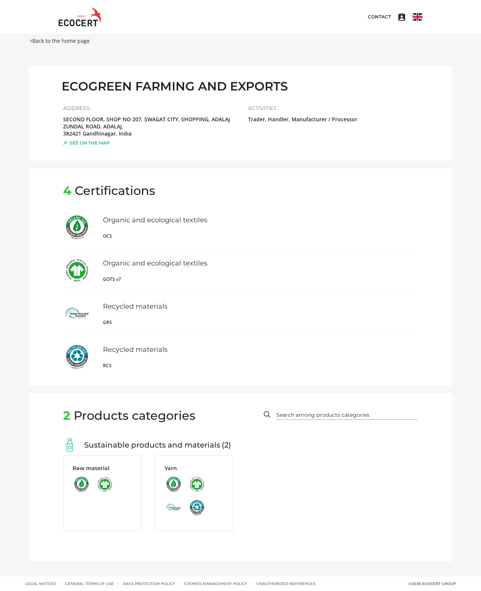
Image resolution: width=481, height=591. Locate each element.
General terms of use (89, 583)
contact (379, 17)
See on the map (90, 143)
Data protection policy (149, 583)
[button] (417, 17)
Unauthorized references (285, 583)
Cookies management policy (215, 583)
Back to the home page (61, 40)
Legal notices (40, 583)
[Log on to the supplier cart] (401, 17)
